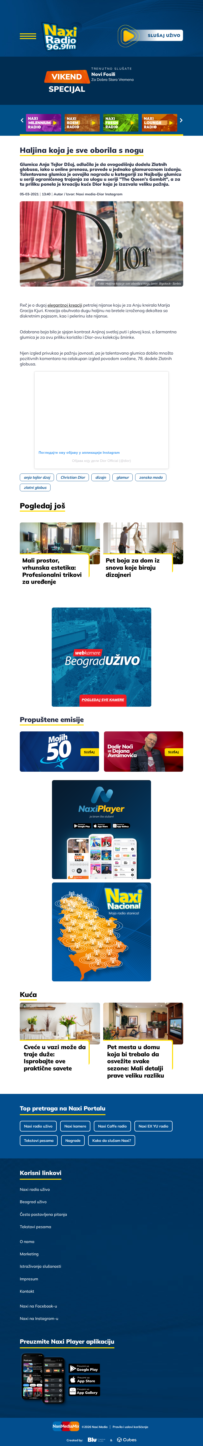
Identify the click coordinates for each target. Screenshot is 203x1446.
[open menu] (28, 36)
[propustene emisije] (59, 751)
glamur (122, 477)
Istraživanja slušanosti (40, 1266)
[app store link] (84, 1380)
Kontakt (27, 1291)
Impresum (29, 1278)
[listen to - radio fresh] (43, 123)
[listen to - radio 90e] (159, 123)
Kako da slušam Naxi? (111, 1140)
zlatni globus (35, 487)
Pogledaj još (42, 505)
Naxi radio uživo (38, 1126)
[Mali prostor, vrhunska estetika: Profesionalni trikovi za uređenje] (60, 543)
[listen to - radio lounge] (82, 123)
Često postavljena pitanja (43, 1214)
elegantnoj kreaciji (65, 305)
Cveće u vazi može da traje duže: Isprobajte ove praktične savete (55, 1057)
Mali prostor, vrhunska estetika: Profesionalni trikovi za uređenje (52, 571)
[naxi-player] (101, 830)
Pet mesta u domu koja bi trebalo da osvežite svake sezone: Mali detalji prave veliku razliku (135, 1061)
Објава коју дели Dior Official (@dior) (101, 461)
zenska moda (150, 477)
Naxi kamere (75, 1126)
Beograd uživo (33, 1201)
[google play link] (84, 1369)
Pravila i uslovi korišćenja (130, 1427)
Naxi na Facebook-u (38, 1306)
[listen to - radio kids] (121, 123)
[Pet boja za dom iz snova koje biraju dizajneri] (143, 543)
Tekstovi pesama (38, 1140)
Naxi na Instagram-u (39, 1318)
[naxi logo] (61, 36)
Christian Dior (72, 477)
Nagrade (72, 1140)
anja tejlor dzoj (37, 477)
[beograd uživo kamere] (101, 658)
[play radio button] (150, 36)
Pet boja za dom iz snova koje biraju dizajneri (133, 567)
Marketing (29, 1253)
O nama (27, 1241)
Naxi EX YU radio (153, 1126)
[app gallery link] (84, 1392)
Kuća (28, 994)
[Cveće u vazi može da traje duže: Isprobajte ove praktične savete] (60, 1023)
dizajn (100, 477)
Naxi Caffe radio (112, 1126)
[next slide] (181, 120)
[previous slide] (22, 120)
